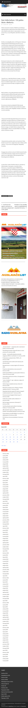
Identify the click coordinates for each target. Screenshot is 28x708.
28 (10, 441)
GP (11, 24)
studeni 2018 (5, 646)
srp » (5, 445)
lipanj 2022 (5, 557)
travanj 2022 (5, 561)
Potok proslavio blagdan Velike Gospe (11, 395)
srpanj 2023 (5, 530)
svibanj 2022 (5, 559)
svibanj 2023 (5, 534)
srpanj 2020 (5, 604)
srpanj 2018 (5, 654)
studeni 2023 (5, 522)
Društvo (3, 673)
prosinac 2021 (6, 569)
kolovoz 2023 (6, 528)
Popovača (3, 690)
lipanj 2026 (5, 457)
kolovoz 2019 (6, 627)
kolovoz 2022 (6, 553)
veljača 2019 (5, 640)
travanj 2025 (5, 486)
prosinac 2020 (6, 594)
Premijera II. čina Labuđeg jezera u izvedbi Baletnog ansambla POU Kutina (20, 206)
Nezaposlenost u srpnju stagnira (10, 365)
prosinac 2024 (6, 495)
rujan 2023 (5, 526)
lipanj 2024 (5, 507)
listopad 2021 (6, 573)
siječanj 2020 (5, 617)
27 (6, 441)
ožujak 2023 (5, 538)
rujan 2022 (5, 551)
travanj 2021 (5, 586)
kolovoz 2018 (6, 652)
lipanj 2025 (5, 482)
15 (13, 437)
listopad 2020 (6, 598)
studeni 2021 (5, 571)
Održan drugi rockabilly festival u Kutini (12, 384)
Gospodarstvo (4, 675)
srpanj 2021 (5, 580)
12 (3, 437)
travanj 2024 (5, 511)
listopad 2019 (6, 623)
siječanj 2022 (5, 567)
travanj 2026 (5, 462)
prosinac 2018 (6, 644)
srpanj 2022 (5, 555)
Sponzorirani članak (6, 692)
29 (13, 441)
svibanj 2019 (5, 633)
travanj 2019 (5, 635)
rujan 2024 (5, 501)
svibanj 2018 (5, 658)
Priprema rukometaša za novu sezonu (11, 369)
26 (3, 441)
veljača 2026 (5, 466)
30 (17, 441)
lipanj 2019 (5, 631)
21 (10, 439)
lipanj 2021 (5, 582)
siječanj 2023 (5, 542)
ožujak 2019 (5, 638)
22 (13, 439)
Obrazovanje (4, 683)
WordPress (11, 706)
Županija (3, 698)
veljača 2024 (5, 515)
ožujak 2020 (5, 613)
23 (17, 439)
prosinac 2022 (6, 544)
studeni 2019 (5, 621)
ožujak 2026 (5, 464)
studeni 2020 (5, 596)
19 (3, 439)
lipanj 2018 (5, 656)
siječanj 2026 (5, 468)
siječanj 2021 (5, 592)
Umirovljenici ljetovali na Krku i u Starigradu (13, 376)
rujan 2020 (5, 600)
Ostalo (3, 685)
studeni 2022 (5, 546)
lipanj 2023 (5, 532)
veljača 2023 (5, 540)
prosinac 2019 (6, 619)
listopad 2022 (6, 549)
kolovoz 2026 (6, 453)
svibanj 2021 (5, 584)
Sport (2, 694)
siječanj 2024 (5, 517)
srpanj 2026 (5, 455)
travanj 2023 (5, 536)
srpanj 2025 (5, 480)
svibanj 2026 (5, 459)
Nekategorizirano (5, 681)
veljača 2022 (5, 565)
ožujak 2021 (5, 588)
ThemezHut (23, 706)
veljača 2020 (5, 615)
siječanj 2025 (5, 493)
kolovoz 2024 (6, 503)
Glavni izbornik (7, 14)
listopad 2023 (6, 524)
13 (6, 437)
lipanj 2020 (5, 606)
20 (6, 439)
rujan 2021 (5, 575)
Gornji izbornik (7, 1)
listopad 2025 (6, 474)
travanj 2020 (5, 611)
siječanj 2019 (5, 642)
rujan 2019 (5, 625)
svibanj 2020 (5, 609)
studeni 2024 (5, 497)
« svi (2, 445)
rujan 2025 (5, 476)
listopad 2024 (6, 499)
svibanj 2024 (5, 509)
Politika (3, 687)
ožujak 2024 (5, 513)
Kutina (10, 196)
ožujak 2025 (5, 488)
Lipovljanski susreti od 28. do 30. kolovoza (12, 361)
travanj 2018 (5, 660)
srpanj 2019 (5, 629)
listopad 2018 (6, 648)
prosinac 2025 (6, 470)
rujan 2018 (5, 650)
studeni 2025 (5, 472)
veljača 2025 (5, 491)
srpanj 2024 (5, 505)
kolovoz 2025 (6, 478)
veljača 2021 (5, 590)
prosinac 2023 (6, 520)
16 (17, 437)
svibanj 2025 (5, 484)
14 (10, 437)
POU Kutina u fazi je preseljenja (10, 417)
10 (21, 434)
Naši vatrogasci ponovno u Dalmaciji (11, 402)
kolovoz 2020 (6, 602)
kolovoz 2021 (6, 577)
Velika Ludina (4, 696)
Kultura (3, 677)
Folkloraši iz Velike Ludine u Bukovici (11, 398)
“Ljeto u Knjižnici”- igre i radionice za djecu (12, 380)
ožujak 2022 (5, 563)
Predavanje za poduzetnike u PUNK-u (11, 358)
